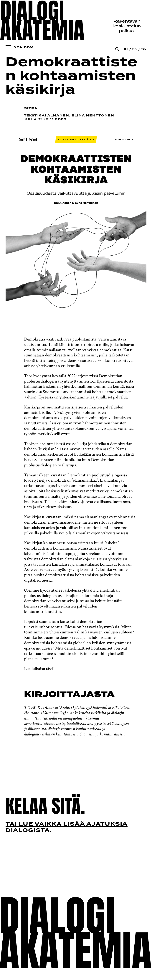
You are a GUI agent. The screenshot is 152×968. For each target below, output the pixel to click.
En (134, 49)
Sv (143, 49)
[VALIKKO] (8, 46)
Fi (125, 49)
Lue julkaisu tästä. (39, 669)
